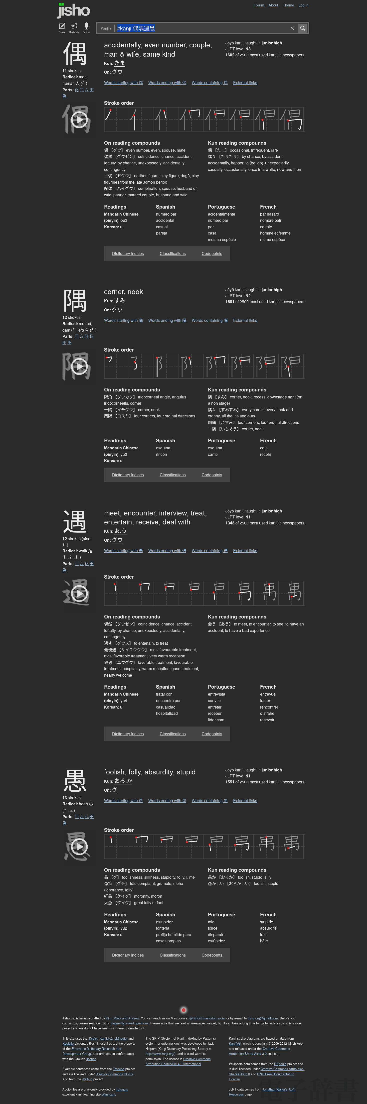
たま (119, 62)
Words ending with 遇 (167, 550)
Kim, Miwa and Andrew (122, 1018)
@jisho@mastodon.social (207, 1018)
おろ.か (123, 780)
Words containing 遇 (210, 550)
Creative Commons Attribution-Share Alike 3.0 (259, 1051)
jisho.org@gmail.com (263, 1018)
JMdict (93, 1038)
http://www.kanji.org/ (160, 1053)
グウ (117, 71)
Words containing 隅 (210, 320)
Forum (259, 4)
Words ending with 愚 (167, 800)
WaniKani (108, 1094)
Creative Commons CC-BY (114, 1074)
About (273, 4)
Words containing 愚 (210, 800)
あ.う (120, 530)
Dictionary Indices (128, 253)
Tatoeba (118, 1068)
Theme (288, 4)
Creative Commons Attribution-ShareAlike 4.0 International (178, 1061)
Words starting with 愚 (123, 800)
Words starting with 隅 (123, 320)
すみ (119, 300)
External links (245, 82)
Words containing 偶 (210, 82)
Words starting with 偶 (123, 82)
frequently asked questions (129, 1023)
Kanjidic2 (106, 1038)
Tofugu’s (122, 1089)
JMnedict (121, 1038)
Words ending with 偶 (167, 82)
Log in (303, 4)
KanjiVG (235, 1043)
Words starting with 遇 (123, 550)
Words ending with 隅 (167, 320)
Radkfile (68, 1043)
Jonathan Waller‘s (274, 1089)
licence (91, 1058)
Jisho (73, 11)
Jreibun (87, 1079)
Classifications (173, 253)
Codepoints (212, 253)
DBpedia (280, 1063)
